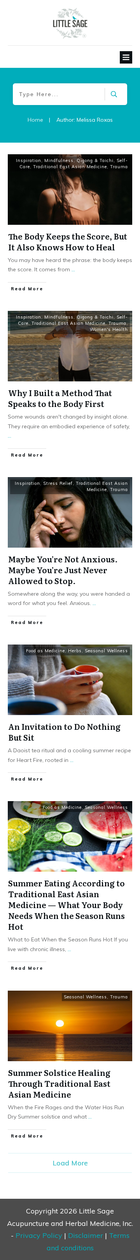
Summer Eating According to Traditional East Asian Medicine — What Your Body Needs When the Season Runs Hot (66, 904)
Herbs (75, 650)
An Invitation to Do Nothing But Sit (64, 731)
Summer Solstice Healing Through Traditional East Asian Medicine (59, 1083)
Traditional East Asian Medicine (70, 166)
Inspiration (28, 160)
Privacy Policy (39, 1235)
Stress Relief (58, 483)
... (73, 269)
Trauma (119, 166)
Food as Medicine (45, 650)
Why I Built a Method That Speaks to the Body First (60, 398)
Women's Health (109, 329)
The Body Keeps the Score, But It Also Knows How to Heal (67, 241)
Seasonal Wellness (106, 650)
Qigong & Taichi (95, 160)
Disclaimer (85, 1235)
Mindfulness (59, 160)
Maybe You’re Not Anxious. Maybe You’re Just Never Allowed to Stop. (63, 569)
